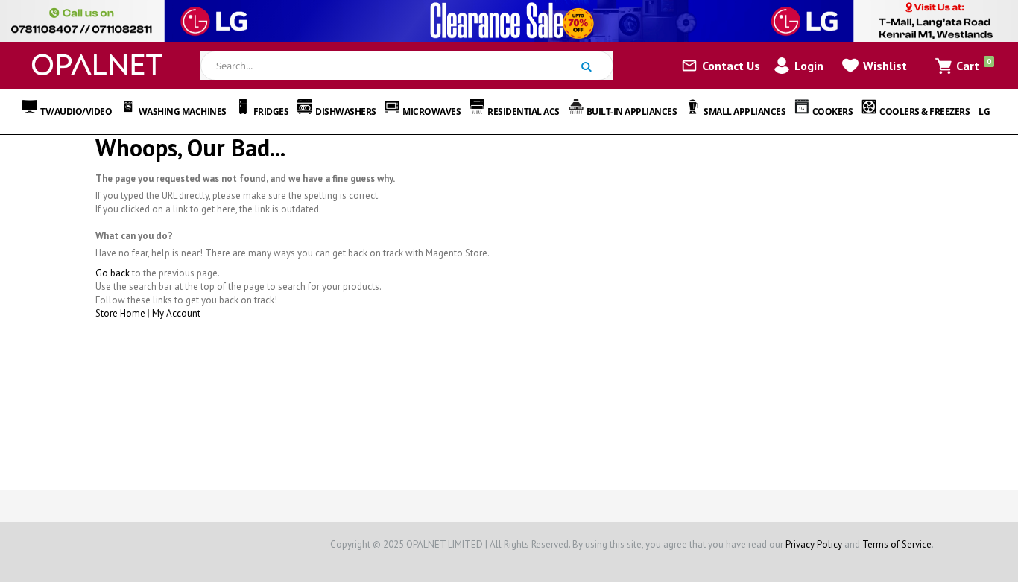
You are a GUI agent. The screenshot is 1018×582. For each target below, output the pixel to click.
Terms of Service (897, 544)
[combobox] (406, 65)
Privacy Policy (813, 544)
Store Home (120, 313)
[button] (874, 65)
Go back (112, 273)
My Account (176, 313)
